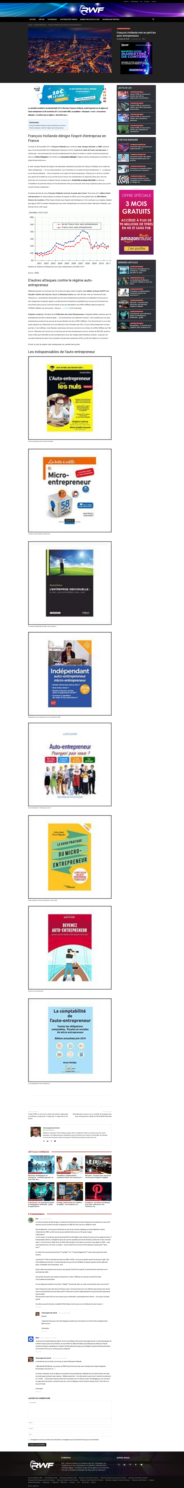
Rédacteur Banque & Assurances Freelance (113, 1478)
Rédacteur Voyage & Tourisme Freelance (117, 1480)
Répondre (38, 1307)
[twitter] (55, 1141)
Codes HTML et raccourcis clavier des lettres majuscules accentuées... (140, 96)
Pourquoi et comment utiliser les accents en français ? (141, 169)
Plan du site (85, 1482)
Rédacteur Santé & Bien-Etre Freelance (91, 1480)
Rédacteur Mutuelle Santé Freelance (67, 1480)
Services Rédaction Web (35, 1478)
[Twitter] (141, 1465)
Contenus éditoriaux (68, 19)
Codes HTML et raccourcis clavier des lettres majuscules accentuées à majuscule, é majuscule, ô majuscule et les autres (48, 1116)
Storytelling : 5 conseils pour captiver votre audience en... (141, 326)
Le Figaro (65, 308)
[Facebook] (119, 1465)
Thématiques (134, 1)
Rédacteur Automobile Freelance (89, 1478)
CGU (78, 1482)
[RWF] (92, 10)
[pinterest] (51, 1141)
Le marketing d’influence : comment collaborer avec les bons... (141, 282)
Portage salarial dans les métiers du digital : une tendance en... (69, 1203)
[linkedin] (47, 1141)
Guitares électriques (34, 1482)
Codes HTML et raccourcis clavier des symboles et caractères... (140, 130)
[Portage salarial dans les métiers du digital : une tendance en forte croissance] (70, 1191)
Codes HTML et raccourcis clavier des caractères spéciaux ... (140, 118)
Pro (141, 1)
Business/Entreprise (111, 19)
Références (64, 1482)
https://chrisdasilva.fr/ (49, 1130)
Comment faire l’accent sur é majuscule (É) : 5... (141, 148)
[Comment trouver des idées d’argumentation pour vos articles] (123, 158)
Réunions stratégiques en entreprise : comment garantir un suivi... (140, 271)
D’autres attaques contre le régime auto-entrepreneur (46, 128)
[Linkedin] (124, 1465)
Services (126, 1)
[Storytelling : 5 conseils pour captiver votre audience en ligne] (123, 326)
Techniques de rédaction (137, 144)
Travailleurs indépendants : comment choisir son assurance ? (69, 1176)
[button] (153, 20)
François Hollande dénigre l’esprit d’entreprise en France (47, 125)
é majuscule (55, 1482)
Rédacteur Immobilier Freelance (138, 1478)
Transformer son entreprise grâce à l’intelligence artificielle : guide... (140, 315)
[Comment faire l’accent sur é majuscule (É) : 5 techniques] (123, 147)
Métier (41, 19)
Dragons (151, 1480)
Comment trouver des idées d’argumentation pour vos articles (140, 158)
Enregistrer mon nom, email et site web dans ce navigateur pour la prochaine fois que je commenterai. (65, 1440)
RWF (37, 1486)
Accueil (33, 19)
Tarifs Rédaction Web (51, 1478)
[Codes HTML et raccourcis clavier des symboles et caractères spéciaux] (123, 129)
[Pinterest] (130, 1465)
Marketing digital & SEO (90, 19)
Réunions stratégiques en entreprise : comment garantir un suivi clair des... (40, 1177)
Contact (154, 1)
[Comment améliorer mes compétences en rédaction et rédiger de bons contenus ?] (123, 179)
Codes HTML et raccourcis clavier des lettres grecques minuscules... (140, 107)
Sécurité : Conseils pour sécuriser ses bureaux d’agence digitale (98, 1176)
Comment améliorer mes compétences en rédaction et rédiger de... (140, 180)
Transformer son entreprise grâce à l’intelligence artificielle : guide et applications (41, 1204)
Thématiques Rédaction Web (68, 1478)
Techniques (52, 19)
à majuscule (45, 1482)
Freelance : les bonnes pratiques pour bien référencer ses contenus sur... (97, 1204)
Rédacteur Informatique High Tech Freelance (41, 1480)
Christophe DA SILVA (123, 39)
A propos (72, 1482)
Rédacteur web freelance (139, 1480)
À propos (147, 1)
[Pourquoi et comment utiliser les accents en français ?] (123, 169)
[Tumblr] (136, 1465)
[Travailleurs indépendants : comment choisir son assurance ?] (70, 1164)
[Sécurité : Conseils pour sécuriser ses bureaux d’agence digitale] (98, 1164)
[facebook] (44, 1141)
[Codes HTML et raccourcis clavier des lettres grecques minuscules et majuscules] (123, 107)
